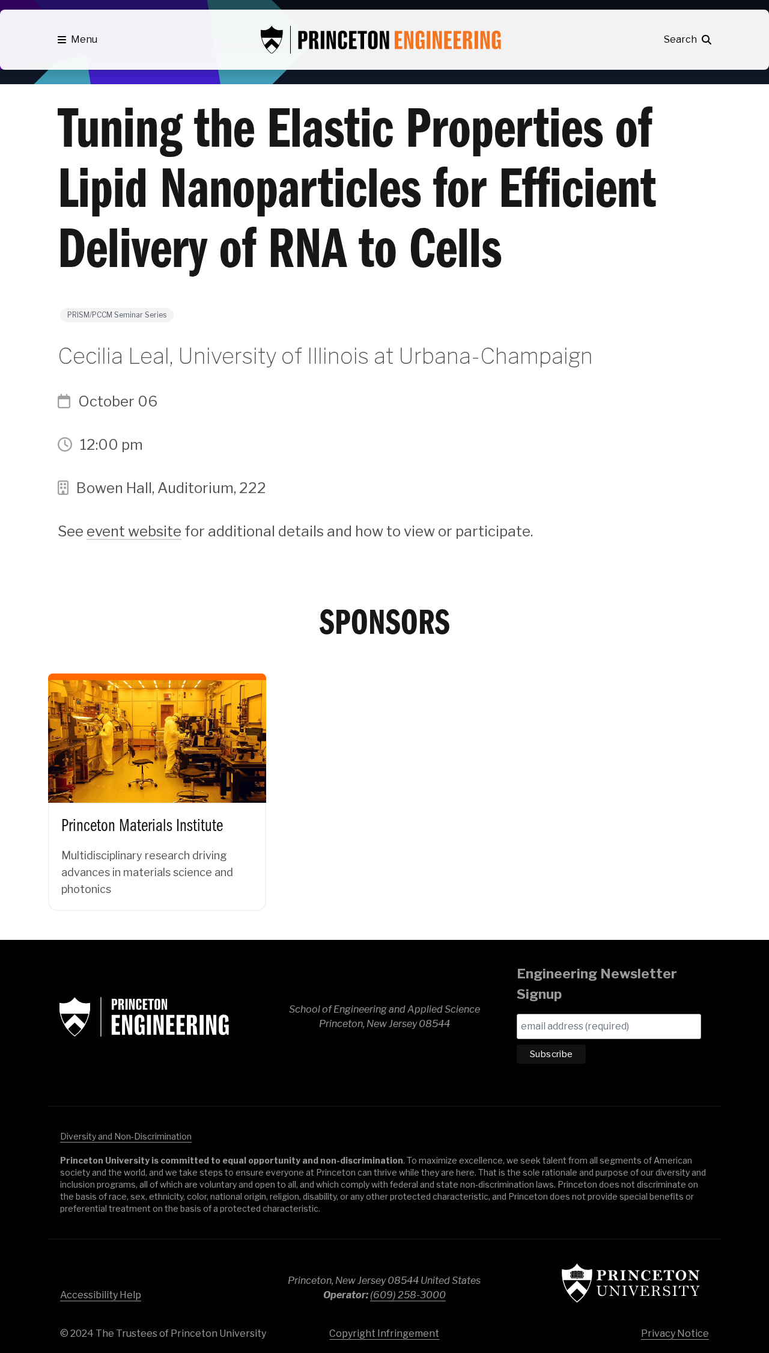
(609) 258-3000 (408, 1295)
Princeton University (631, 1282)
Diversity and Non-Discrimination (126, 1136)
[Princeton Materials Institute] (157, 782)
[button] (77, 40)
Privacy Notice (675, 1333)
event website (134, 531)
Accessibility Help (100, 1295)
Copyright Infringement (384, 1333)
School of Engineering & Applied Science (144, 1017)
